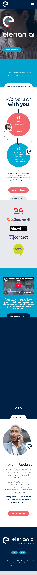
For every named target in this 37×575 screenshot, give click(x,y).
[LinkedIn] (14, 552)
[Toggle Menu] (33, 4)
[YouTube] (22, 552)
